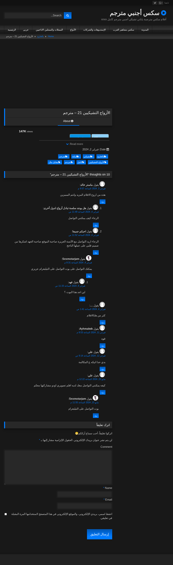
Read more (76, 144)
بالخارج (40, 36)
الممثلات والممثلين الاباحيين (49, 29)
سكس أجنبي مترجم (135, 13)
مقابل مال (53, 162)
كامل (80, 162)
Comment (106, 446)
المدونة (145, 29)
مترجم (62, 156)
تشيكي (87, 156)
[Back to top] (162, 555)
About (67, 121)
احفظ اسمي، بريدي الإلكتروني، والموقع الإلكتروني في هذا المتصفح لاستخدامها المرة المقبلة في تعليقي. (61, 516)
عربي (26, 29)
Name (107, 488)
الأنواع (73, 29)
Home (51, 36)
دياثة (74, 156)
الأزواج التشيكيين (96, 162)
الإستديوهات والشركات (94, 29)
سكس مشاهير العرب (123, 29)
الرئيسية (12, 29)
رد (103, 201)
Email (108, 499)
